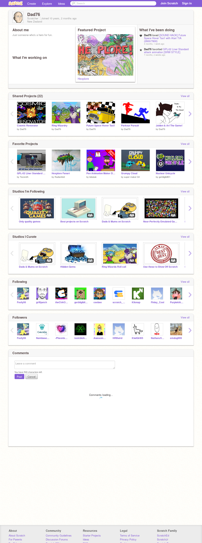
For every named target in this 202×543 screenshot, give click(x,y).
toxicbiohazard (81, 338)
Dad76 (23, 129)
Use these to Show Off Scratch (160, 266)
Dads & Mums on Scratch (116, 221)
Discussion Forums (57, 539)
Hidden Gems (68, 266)
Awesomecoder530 (100, 338)
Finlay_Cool (157, 302)
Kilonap (136, 302)
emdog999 (176, 338)
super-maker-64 (132, 176)
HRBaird (117, 338)
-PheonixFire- (61, 338)
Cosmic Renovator (27, 125)
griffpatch (41, 302)
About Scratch (17, 535)
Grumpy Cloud (129, 173)
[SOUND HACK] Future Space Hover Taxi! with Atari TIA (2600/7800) (165, 38)
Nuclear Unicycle (165, 173)
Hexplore (83, 79)
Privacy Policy (128, 539)
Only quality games (29, 221)
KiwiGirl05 (137, 338)
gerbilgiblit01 (164, 176)
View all (185, 96)
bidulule (92, 176)
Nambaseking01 (42, 338)
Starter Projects (92, 535)
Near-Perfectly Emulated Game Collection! (161, 221)
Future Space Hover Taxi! (100, 125)
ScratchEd (163, 535)
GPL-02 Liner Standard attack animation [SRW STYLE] (166, 50)
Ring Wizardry (59, 125)
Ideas (61, 3)
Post (19, 376)
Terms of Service (129, 535)
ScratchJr (162, 539)
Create (31, 3)
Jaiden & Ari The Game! (169, 125)
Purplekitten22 (176, 302)
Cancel (32, 376)
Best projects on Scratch (74, 221)
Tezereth (24, 176)
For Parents (15, 539)
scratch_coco (119, 302)
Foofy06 (21, 302)
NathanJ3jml (157, 338)
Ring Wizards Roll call (114, 266)
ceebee (98, 302)
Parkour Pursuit (130, 125)
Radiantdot (60, 176)
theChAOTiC (61, 302)
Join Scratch (169, 3)
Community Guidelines (59, 535)
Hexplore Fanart (61, 173)
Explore (47, 3)
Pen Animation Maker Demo (100, 173)
